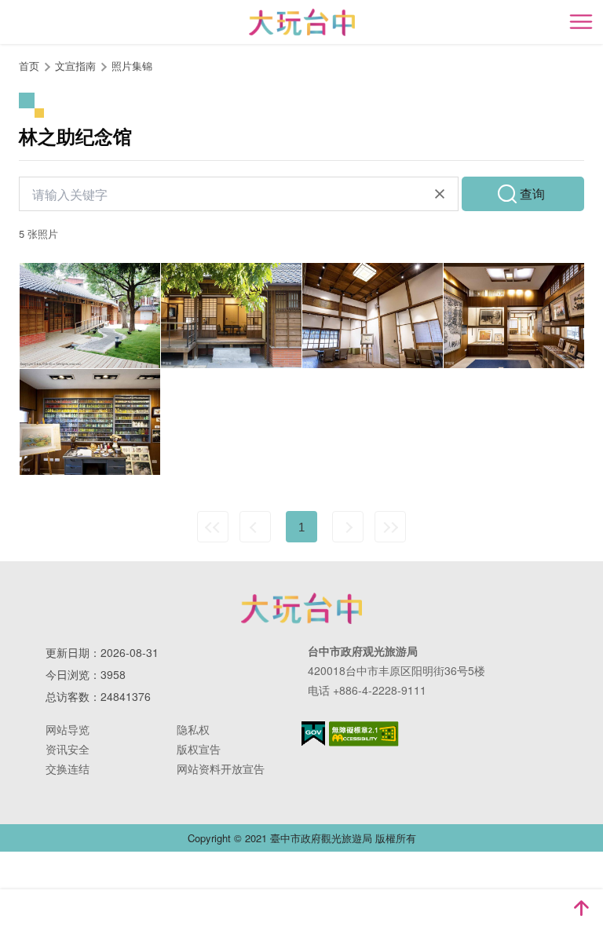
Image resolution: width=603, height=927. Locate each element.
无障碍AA (364, 733)
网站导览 (68, 729)
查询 (532, 193)
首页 (29, 65)
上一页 (255, 526)
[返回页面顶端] (581, 908)
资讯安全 (68, 749)
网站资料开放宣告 (221, 768)
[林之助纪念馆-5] (90, 315)
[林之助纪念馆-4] (231, 315)
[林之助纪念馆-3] (372, 315)
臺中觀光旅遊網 (302, 22)
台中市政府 (301, 608)
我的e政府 (313, 733)
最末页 (390, 526)
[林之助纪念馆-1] (90, 421)
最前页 (212, 526)
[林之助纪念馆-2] (514, 315)
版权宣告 (199, 749)
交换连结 (68, 768)
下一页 (348, 526)
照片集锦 (131, 65)
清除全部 (439, 194)
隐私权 (193, 729)
